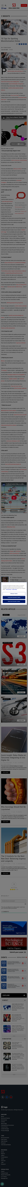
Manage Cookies (14, 593)
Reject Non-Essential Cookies (14, 601)
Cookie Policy (14, 589)
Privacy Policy (8, 589)
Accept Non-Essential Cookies (14, 597)
